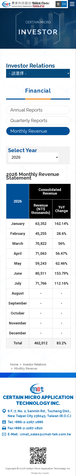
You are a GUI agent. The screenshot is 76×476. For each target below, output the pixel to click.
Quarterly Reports (28, 120)
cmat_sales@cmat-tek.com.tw (45, 434)
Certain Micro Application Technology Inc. (38, 400)
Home (72, 447)
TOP (72, 457)
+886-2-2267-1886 (28, 422)
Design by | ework (40, 473)
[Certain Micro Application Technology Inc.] (23, 4)
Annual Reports (26, 110)
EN (64, 4)
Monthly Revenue (28, 131)
